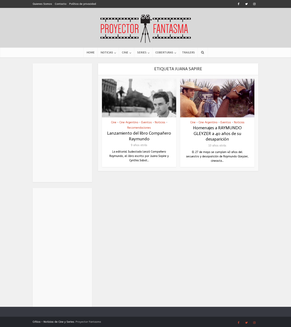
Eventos (146, 122)
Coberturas (164, 52)
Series (141, 52)
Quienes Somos (42, 3)
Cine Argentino (128, 122)
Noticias (107, 52)
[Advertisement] (62, 122)
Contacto (61, 3)
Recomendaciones (139, 127)
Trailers (188, 52)
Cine (125, 52)
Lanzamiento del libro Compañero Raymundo (139, 136)
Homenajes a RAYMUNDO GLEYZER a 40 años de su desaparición (217, 133)
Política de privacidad (82, 3)
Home (91, 52)
